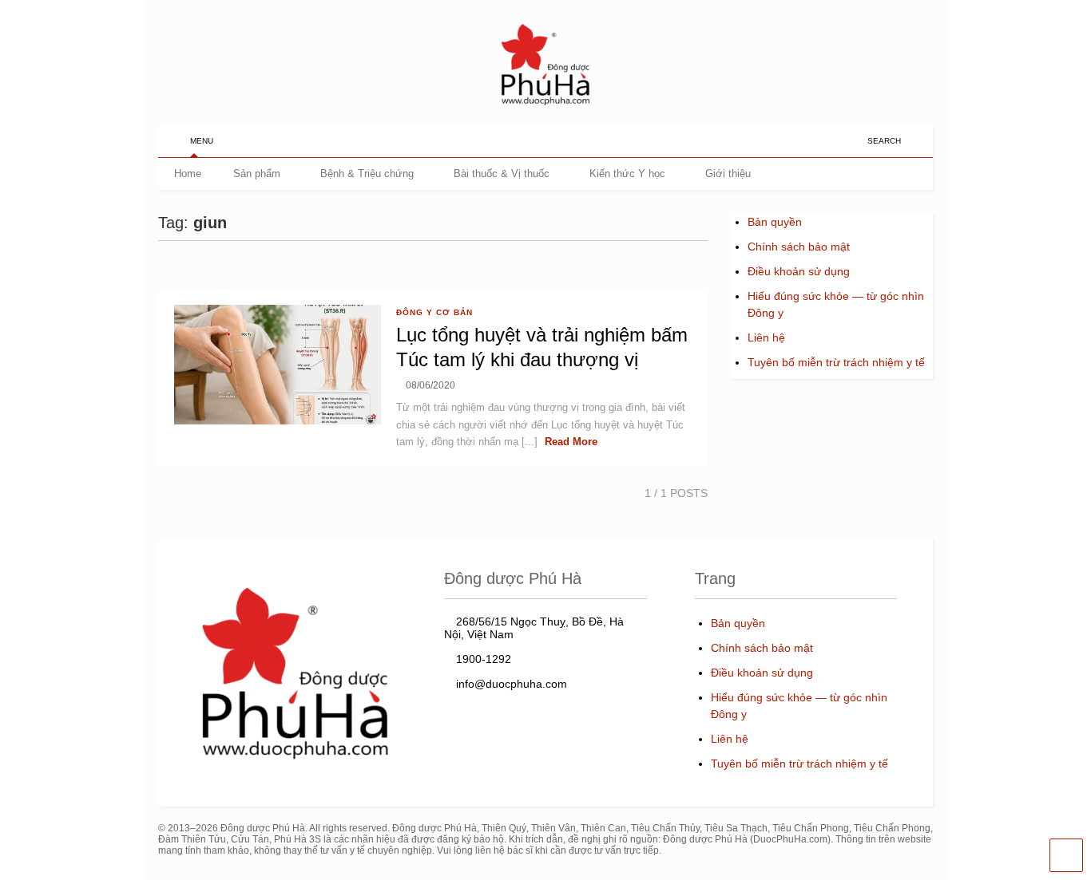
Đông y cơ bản (434, 312)
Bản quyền (775, 221)
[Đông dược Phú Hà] (545, 104)
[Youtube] (824, 141)
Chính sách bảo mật (799, 246)
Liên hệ (766, 337)
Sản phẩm (256, 174)
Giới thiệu (728, 174)
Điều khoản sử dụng (799, 271)
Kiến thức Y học (627, 174)
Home (187, 174)
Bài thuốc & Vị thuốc (501, 174)
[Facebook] (849, 141)
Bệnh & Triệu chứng (367, 174)
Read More (571, 442)
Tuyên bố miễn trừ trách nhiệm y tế (836, 362)
